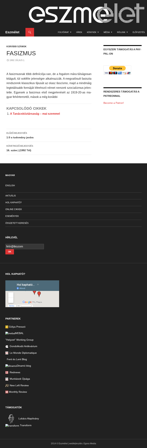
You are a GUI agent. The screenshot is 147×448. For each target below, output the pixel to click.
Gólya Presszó (16, 326)
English (10, 185)
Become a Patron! (113, 102)
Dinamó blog (24, 365)
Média (107, 32)
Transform (25, 425)
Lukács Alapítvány (28, 418)
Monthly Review (17, 391)
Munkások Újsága (19, 378)
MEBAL (19, 333)
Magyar (10, 175)
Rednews (14, 372)
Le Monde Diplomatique (22, 352)
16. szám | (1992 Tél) (19, 148)
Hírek (79, 32)
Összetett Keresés (17, 223)
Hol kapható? (13, 202)
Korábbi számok (16, 46)
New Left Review (18, 385)
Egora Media (90, 443)
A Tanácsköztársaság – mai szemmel (35, 113)
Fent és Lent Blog (16, 359)
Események (12, 216)
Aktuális (10, 195)
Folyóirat (63, 32)
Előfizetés (139, 32)
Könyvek (91, 32)
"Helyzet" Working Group (19, 339)
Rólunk (121, 32)
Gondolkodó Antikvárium (22, 346)
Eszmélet (12, 32)
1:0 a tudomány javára (20, 135)
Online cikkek (13, 209)
